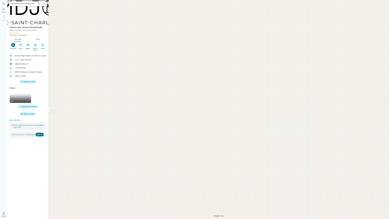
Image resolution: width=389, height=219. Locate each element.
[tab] (18, 38)
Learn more (17, 127)
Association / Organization (18, 35)
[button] (28, 60)
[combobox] (23, 3)
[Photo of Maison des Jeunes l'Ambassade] (28, 12)
